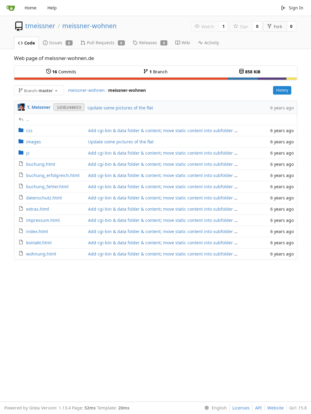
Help (52, 8)
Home (30, 8)
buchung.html (40, 164)
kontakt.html (39, 242)
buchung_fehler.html (47, 186)
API (258, 408)
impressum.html (43, 220)
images (33, 142)
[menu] (214, 408)
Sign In (296, 8)
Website (275, 408)
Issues (59, 42)
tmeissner (40, 26)
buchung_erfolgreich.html (53, 175)
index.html (37, 231)
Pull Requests (104, 42)
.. (27, 119)
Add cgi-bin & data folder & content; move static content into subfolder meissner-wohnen (179, 130)
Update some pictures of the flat (120, 108)
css (29, 130)
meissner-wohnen (89, 26)
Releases (152, 42)
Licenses (241, 408)
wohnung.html (41, 254)
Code (29, 43)
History (282, 90)
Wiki (186, 42)
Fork (278, 26)
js (27, 153)
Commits (64, 72)
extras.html (37, 209)
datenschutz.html (44, 198)
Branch (158, 72)
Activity (211, 42)
